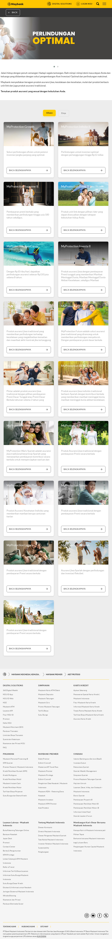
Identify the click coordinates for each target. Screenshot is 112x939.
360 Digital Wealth (10, 690)
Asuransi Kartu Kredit (82, 719)
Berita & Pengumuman (12, 851)
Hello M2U (7, 723)
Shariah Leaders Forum (83, 816)
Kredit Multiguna (10, 775)
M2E (5, 703)
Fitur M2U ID (8, 715)
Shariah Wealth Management (85, 771)
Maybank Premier (45, 771)
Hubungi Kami (28, 926)
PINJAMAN (8, 754)
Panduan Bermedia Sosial (13, 904)
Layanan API (8, 711)
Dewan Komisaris (45, 827)
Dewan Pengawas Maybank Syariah (52, 835)
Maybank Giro (44, 703)
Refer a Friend (8, 867)
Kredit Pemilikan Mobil (12, 779)
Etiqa (63, 113)
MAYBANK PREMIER (54, 674)
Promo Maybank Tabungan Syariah (87, 779)
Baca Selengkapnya (20, 230)
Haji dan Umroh (80, 783)
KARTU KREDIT (81, 685)
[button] (54, 66)
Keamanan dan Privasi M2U (14, 743)
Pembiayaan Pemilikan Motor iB (86, 808)
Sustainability (43, 848)
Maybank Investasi (45, 800)
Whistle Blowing (9, 896)
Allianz (49, 113)
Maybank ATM (8, 707)
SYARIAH (78, 754)
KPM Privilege (8, 855)
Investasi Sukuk (80, 763)
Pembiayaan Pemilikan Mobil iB (86, 804)
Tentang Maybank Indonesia (51, 822)
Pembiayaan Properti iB (83, 800)
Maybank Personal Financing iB (15, 759)
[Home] (4, 674)
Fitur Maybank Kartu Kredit (85, 703)
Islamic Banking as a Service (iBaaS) (88, 759)
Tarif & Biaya (43, 711)
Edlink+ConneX (44, 763)
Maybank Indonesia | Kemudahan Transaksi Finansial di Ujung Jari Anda (26, 674)
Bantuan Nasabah (10, 834)
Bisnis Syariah (79, 796)
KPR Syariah (8, 763)
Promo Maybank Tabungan (49, 707)
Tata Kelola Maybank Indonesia (50, 840)
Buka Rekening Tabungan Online (16, 830)
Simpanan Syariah (81, 775)
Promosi (6, 719)
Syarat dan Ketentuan (11, 739)
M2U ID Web (8, 698)
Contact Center (9, 847)
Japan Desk (7, 838)
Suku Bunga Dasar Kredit (13, 883)
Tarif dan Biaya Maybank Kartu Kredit (89, 715)
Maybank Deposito (45, 694)
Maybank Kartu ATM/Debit (49, 690)
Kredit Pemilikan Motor (12, 787)
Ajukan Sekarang (80, 690)
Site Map (44, 926)
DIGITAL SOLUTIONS (13, 685)
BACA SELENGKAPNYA (20, 170)
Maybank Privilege (45, 775)
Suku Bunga (43, 715)
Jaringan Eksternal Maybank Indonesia (18, 891)
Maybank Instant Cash (12, 783)
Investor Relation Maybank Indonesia (53, 844)
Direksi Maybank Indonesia (49, 831)
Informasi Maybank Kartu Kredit (86, 707)
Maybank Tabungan (46, 698)
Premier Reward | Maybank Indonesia (18, 767)
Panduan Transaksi (10, 731)
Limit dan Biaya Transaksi (13, 735)
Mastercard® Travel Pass (48, 767)
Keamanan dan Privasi (12, 900)
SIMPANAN (43, 685)
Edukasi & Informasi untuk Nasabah (17, 887)
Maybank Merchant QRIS (13, 727)
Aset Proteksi (74, 674)
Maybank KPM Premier (47, 804)
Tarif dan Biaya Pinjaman (13, 791)
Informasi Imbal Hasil (82, 812)
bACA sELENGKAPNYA (20, 349)
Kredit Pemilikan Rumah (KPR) (15, 771)
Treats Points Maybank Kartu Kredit (88, 711)
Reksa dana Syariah (81, 767)
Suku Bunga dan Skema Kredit (15, 796)
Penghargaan (43, 852)
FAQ (5, 747)
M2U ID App (8, 694)
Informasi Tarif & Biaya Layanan (15, 871)
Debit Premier (43, 759)
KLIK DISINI (41, 936)
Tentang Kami (9, 926)
